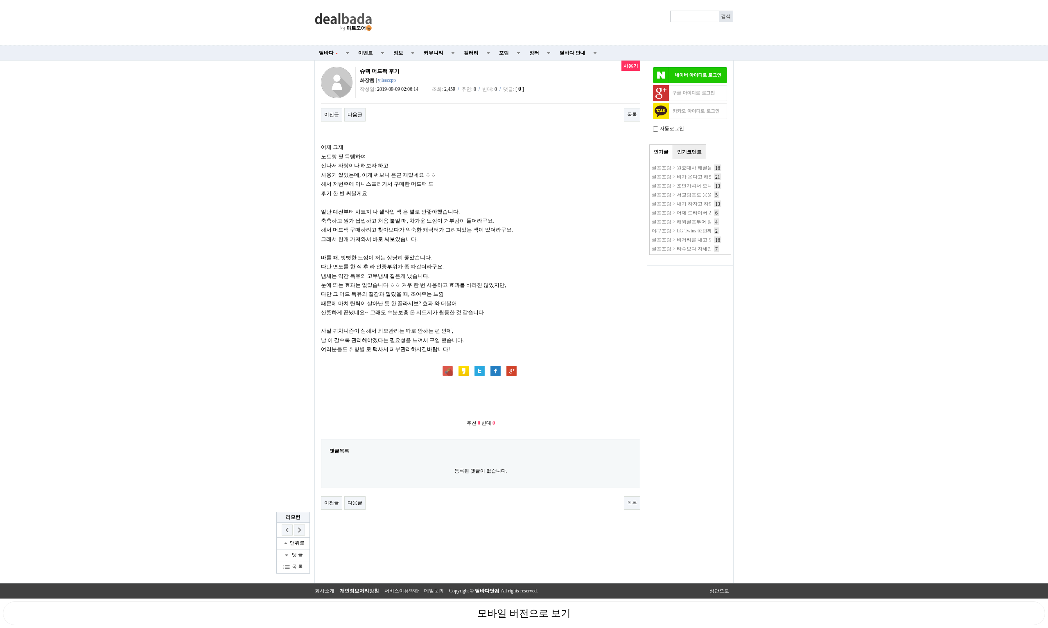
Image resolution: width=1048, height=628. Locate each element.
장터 (534, 53)
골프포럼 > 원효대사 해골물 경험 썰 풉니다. (699, 168)
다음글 (355, 114)
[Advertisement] (557, 23)
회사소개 (324, 591)
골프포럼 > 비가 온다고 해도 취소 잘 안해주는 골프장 (710, 177)
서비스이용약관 (401, 591)
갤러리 (471, 53)
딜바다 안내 (572, 53)
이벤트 (365, 53)
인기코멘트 (689, 152)
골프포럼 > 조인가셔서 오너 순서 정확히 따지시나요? (709, 186)
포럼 (504, 53)
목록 (632, 114)
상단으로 (719, 591)
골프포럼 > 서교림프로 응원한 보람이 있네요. (701, 195)
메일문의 (434, 591)
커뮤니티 (433, 53)
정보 (398, 53)
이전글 (331, 114)
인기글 (661, 152)
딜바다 (328, 53)
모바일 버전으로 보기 (524, 613)
